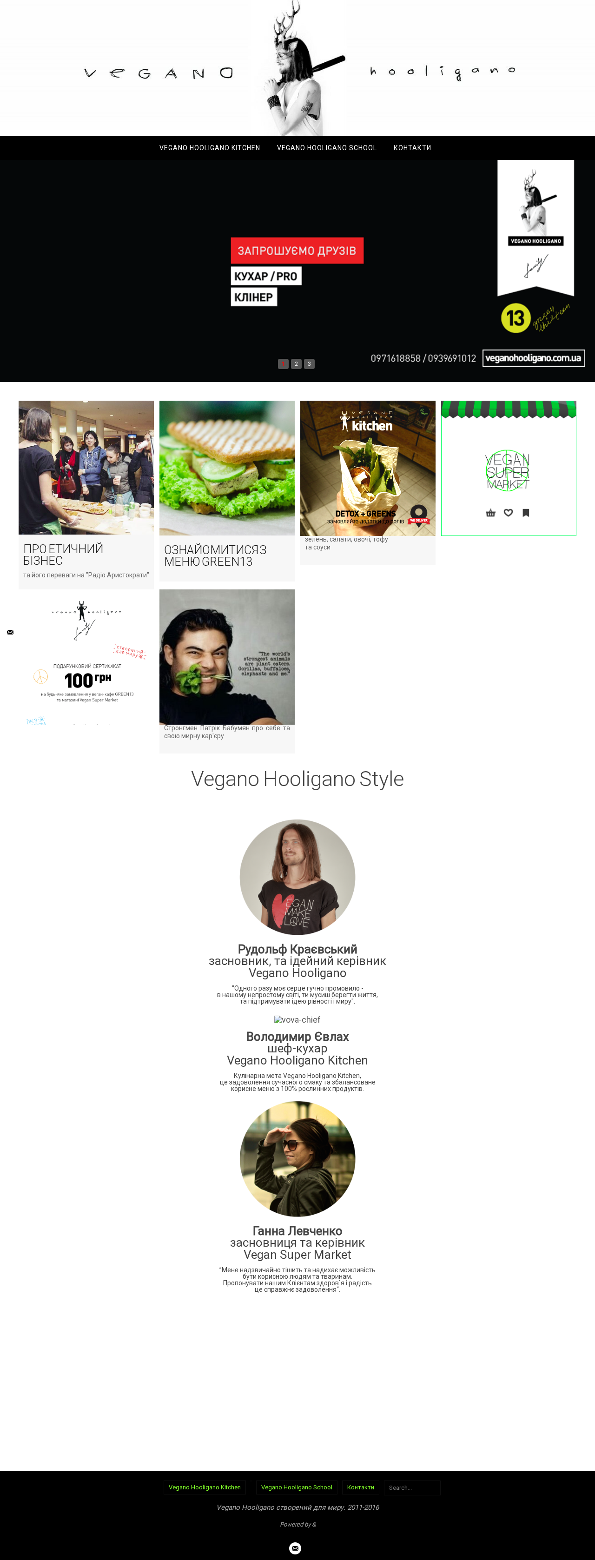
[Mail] (9, 632)
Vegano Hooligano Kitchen (205, 1487)
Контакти (360, 1487)
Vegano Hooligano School (296, 1487)
